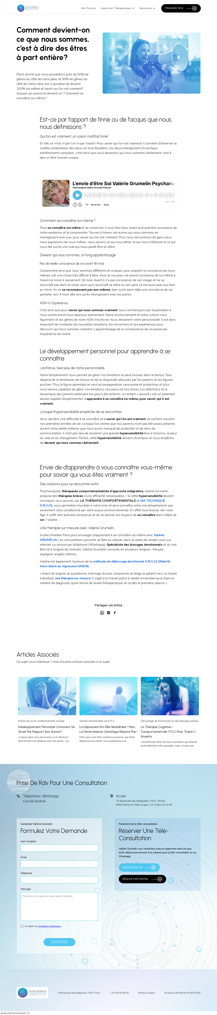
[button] (117, 8)
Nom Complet (28, 841)
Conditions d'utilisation (49, 926)
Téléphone (26, 873)
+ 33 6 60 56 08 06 (34, 801)
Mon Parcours (88, 8)
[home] (28, 8)
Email (23, 857)
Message (25, 889)
